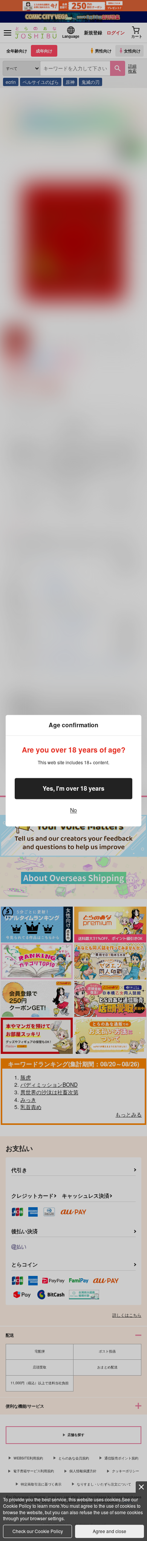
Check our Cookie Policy (37, 1531)
